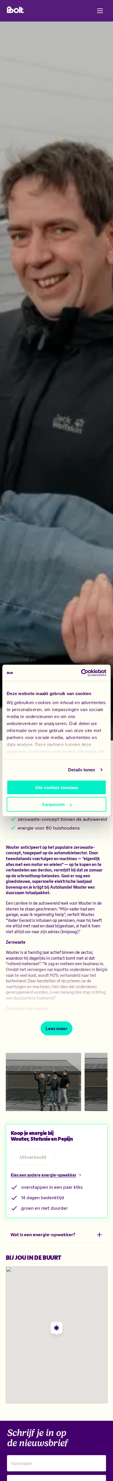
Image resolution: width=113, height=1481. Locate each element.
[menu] (100, 11)
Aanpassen (53, 804)
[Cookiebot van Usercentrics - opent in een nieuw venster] (81, 673)
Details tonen (81, 769)
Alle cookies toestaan (56, 787)
